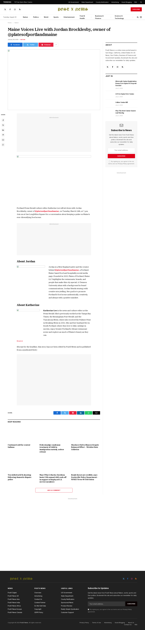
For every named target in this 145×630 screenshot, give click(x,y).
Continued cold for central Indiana (19, 446)
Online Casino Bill (121, 102)
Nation (25, 17)
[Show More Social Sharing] (56, 45)
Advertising (115, 2)
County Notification (102, 2)
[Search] (138, 17)
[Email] (3, 140)
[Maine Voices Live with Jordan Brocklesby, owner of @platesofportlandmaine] (54, 79)
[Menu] (141, 17)
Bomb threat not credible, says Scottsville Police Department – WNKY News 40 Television (84, 477)
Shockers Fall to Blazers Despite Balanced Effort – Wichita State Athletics (85, 447)
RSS (135, 2)
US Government (73, 2)
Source (20, 341)
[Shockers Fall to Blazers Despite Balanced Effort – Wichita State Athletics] (85, 434)
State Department (87, 2)
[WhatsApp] (3, 145)
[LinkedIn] (3, 130)
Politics (36, 17)
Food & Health (82, 17)
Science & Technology (119, 17)
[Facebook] (3, 120)
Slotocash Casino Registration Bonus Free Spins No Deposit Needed (126, 83)
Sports (55, 17)
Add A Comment (53, 490)
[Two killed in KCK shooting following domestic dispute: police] (22, 464)
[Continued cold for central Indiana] (22, 434)
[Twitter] (3, 125)
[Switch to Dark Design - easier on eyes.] (141, 2)
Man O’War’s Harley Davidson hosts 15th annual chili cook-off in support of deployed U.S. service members (52, 478)
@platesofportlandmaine (67, 270)
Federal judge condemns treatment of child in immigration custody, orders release (51, 448)
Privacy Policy (122, 163)
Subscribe (136, 9)
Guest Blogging (127, 2)
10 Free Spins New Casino (23, 2)
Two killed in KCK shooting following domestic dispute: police (20, 477)
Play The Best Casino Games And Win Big (125, 112)
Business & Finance (99, 17)
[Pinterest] (3, 135)
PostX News (24, 622)
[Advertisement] (54, 134)
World (46, 17)
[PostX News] (72, 9)
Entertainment (69, 17)
